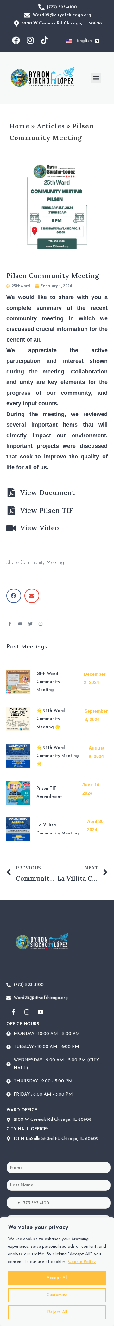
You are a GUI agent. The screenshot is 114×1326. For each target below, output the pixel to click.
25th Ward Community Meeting (48, 682)
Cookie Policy (82, 1262)
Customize (57, 1295)
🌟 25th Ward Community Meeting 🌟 (50, 719)
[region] (57, 1271)
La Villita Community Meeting (57, 829)
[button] (96, 78)
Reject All (57, 1312)
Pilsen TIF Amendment (49, 792)
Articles (51, 126)
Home (19, 126)
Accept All (57, 1277)
